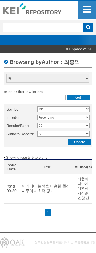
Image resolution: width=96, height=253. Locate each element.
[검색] (88, 27)
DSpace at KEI (81, 49)
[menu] (87, 10)
